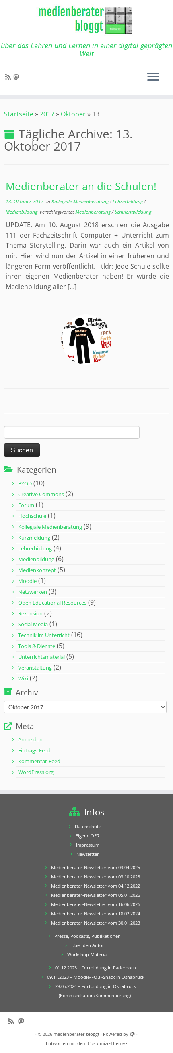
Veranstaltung (35, 667)
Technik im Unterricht (44, 635)
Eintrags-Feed (34, 750)
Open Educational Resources (52, 602)
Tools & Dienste (36, 646)
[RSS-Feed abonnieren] (9, 77)
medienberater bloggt (76, 1034)
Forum (26, 505)
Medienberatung (93, 211)
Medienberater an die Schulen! (81, 186)
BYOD (25, 483)
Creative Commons (41, 494)
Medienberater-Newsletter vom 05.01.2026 (95, 895)
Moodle (27, 581)
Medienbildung (22, 211)
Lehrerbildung (128, 201)
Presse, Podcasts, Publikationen (87, 936)
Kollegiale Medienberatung (80, 201)
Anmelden (30, 739)
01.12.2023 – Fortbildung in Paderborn (95, 968)
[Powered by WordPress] (132, 1032)
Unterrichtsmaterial (41, 656)
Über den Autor (87, 945)
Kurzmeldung (34, 537)
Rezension (30, 613)
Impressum (87, 845)
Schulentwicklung (133, 211)
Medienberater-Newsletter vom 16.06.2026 (95, 904)
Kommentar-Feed (39, 761)
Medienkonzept (37, 570)
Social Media (33, 624)
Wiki (23, 678)
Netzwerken (32, 591)
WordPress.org (36, 772)
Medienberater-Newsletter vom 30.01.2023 (95, 923)
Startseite (18, 114)
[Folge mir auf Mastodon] (17, 77)
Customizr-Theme (106, 1043)
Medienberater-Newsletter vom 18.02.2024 (95, 913)
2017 (47, 114)
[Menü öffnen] (153, 77)
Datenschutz (88, 826)
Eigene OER (87, 836)
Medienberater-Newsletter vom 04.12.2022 (95, 886)
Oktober (73, 114)
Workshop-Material (87, 954)
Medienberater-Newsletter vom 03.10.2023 (95, 877)
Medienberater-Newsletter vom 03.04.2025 (95, 867)
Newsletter (87, 854)
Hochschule (32, 515)
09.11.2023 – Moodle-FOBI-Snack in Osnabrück (95, 977)
